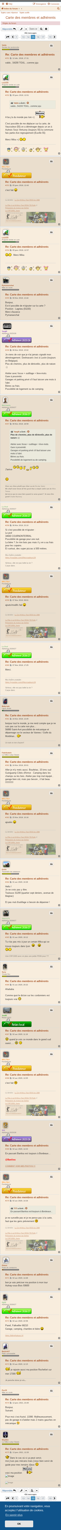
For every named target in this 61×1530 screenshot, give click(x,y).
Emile (4, 869)
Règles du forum (9, 23)
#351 (7, 58)
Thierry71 (6, 918)
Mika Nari (6, 167)
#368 (7, 1078)
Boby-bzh (5, 706)
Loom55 (5, 83)
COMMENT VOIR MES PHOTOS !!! (20, 1166)
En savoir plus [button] (14, 1514)
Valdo (4, 45)
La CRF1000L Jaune (12, 211)
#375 (7, 1452)
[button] (7, 37)
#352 (7, 95)
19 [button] (50, 37)
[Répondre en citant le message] (51, 46)
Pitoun (4, 1265)
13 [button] (23, 37)
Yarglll (4, 331)
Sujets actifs (24, 13)
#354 (7, 250)
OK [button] (19, 1523)
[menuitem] (9, 4)
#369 (7, 1149)
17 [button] (43, 37)
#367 (7, 1034)
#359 (7, 600)
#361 (7, 719)
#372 (7, 1321)
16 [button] (38, 37)
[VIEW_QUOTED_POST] (27, 103)
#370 (7, 1201)
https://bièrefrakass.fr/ (14, 1335)
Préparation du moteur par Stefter (17, 208)
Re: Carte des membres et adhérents (30, 54)
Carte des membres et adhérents (31, 17)
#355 (7, 298)
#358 (7, 525)
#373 (7, 1364)
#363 (7, 817)
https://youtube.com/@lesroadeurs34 (20, 558)
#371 (7, 1278)
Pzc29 (4, 1390)
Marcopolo (6, 405)
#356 (7, 350)
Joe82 (4, 1015)
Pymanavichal (8, 285)
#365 (7, 937)
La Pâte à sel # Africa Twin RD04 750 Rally (20, 205)
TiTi (3, 1130)
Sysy (4, 972)
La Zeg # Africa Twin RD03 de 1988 (27, 200)
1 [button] (16, 37)
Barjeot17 (6, 1351)
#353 (7, 185)
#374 (7, 1403)
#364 (7, 882)
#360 (7, 665)
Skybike (5, 1440)
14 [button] (28, 37)
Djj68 (4, 1302)
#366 (7, 985)
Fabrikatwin (7, 753)
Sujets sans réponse (9, 13)
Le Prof (5, 507)
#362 (7, 765)
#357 (7, 424)
